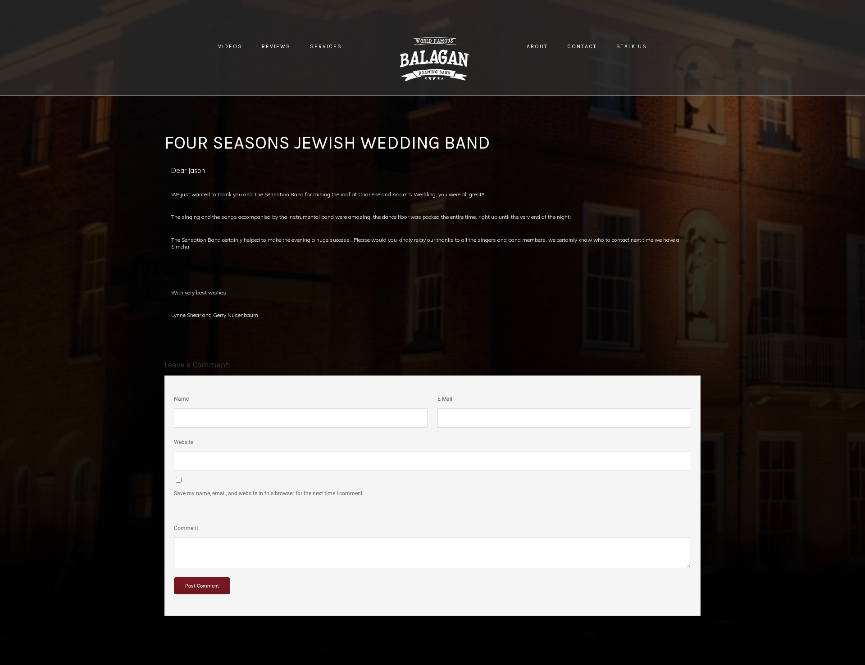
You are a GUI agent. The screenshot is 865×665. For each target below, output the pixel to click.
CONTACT (582, 46)
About (537, 46)
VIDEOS (230, 46)
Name (181, 399)
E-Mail (444, 399)
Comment (186, 528)
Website (183, 442)
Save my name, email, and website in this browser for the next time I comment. (269, 493)
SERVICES (326, 46)
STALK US (631, 46)
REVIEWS (276, 46)
